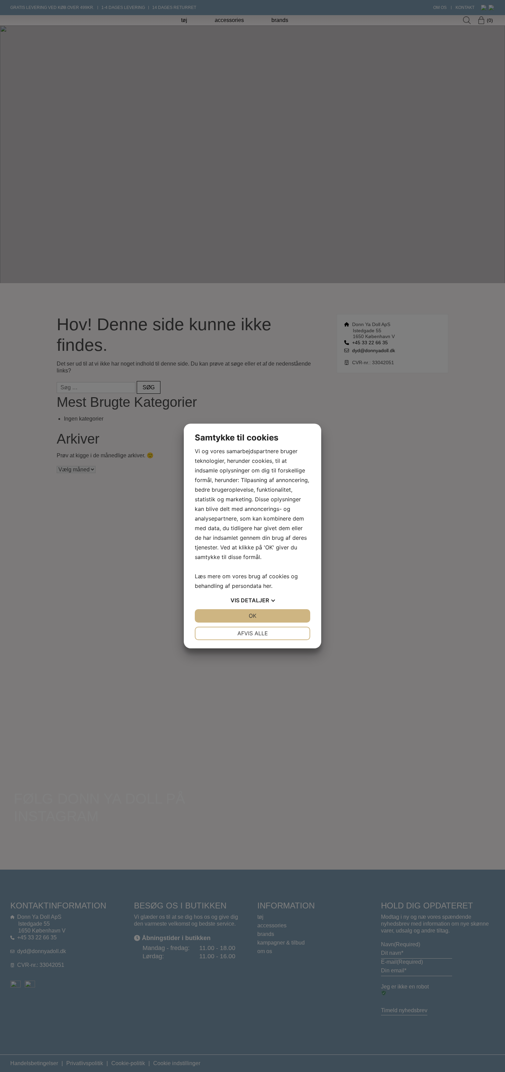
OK (252, 615)
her (267, 585)
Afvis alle (252, 633)
